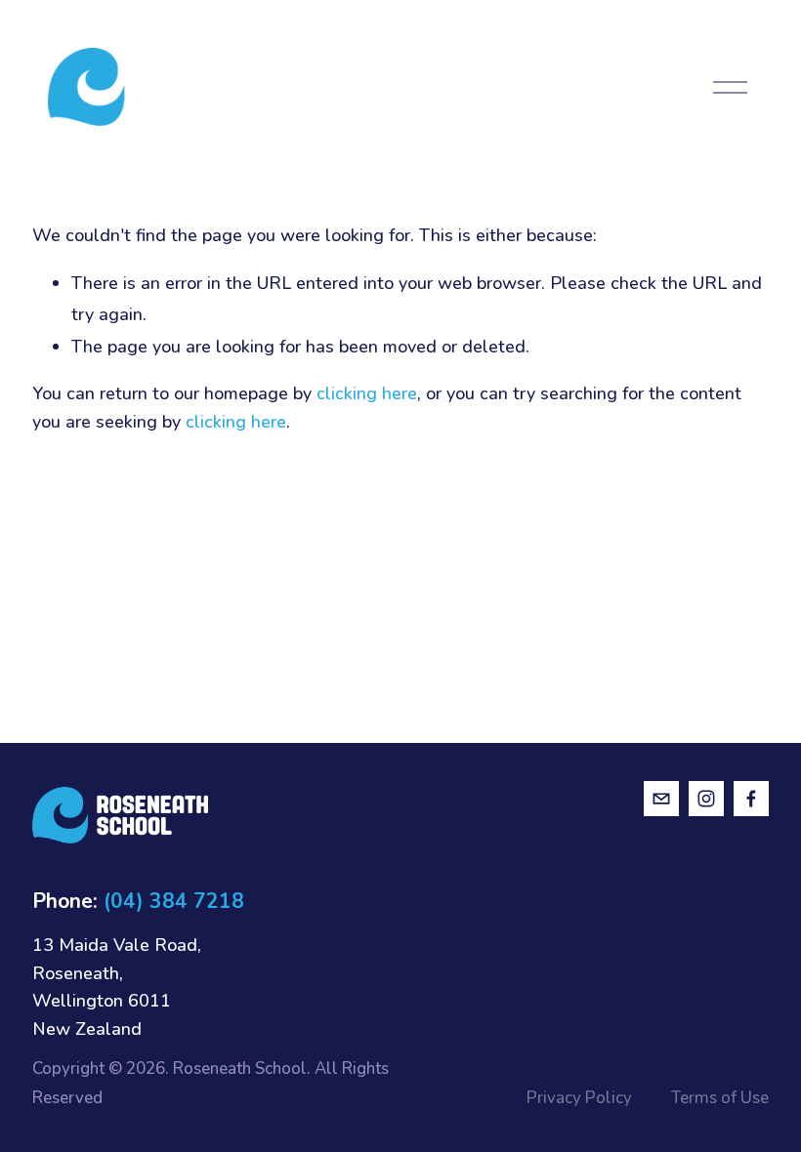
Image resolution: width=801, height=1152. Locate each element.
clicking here (366, 393)
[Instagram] (706, 798)
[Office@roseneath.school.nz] (661, 798)
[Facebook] (751, 798)
